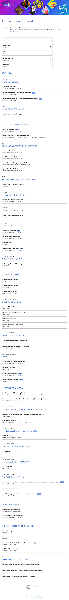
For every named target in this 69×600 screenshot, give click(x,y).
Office (5, 52)
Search (5, 39)
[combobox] (3, 47)
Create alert (14, 32)
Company (6, 64)
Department (6, 45)
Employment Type (8, 58)
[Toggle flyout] (51, 47)
